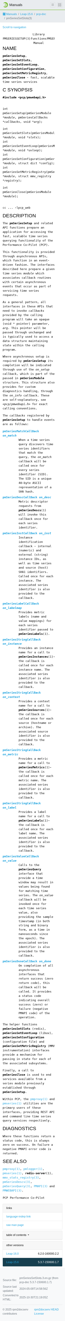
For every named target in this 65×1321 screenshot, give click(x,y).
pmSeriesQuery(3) (16, 1186)
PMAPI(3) (41, 1186)
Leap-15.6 (26, 14)
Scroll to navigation (14, 27)
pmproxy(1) (39, 1099)
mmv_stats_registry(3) (21, 1177)
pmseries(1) (12, 1103)
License (39, 1313)
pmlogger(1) (32, 1169)
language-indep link (18, 1216)
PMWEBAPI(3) (12, 1190)
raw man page (15, 1224)
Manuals (11, 14)
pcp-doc (41, 14)
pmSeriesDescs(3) (16, 1182)
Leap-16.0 (12, 1253)
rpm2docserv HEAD (46, 1309)
